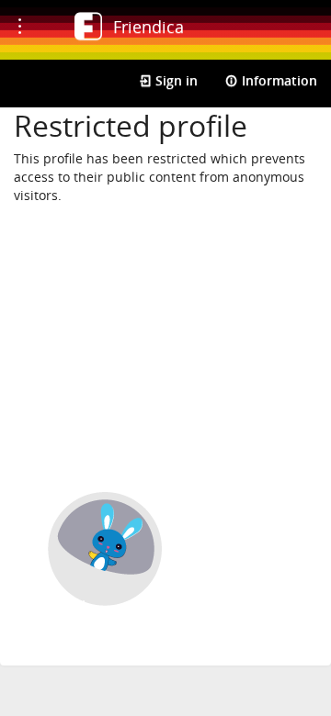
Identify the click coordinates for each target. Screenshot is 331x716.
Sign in (175, 80)
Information (277, 80)
